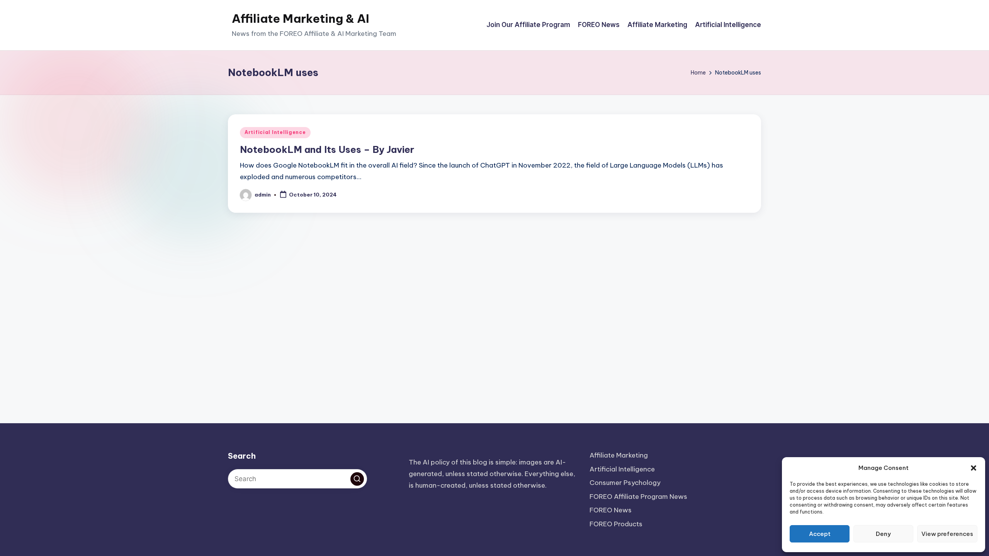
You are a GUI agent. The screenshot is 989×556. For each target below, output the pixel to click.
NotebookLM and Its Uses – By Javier (327, 149)
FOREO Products (616, 524)
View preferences (947, 533)
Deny (883, 533)
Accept (820, 533)
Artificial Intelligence (275, 132)
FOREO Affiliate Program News (638, 496)
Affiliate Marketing (619, 455)
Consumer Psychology (625, 482)
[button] (973, 468)
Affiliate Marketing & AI (300, 18)
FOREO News (611, 510)
